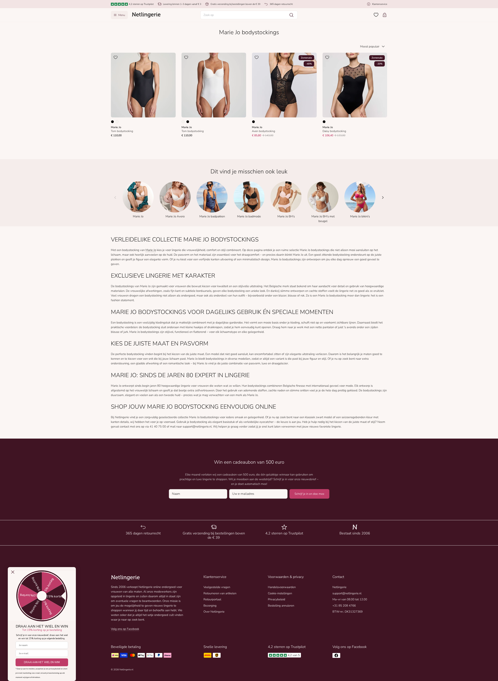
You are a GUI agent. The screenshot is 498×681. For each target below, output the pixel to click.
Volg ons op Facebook (125, 629)
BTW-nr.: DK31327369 (347, 612)
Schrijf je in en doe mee (309, 494)
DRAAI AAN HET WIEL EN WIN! (42, 662)
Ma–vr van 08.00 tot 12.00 (349, 599)
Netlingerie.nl (126, 669)
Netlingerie (339, 587)
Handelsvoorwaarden (282, 587)
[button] (249, 15)
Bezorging (210, 606)
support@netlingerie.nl (346, 593)
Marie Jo (151, 250)
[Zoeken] (291, 15)
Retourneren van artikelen (219, 593)
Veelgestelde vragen (216, 587)
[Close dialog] (12, 572)
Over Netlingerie (213, 612)
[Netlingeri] (146, 15)
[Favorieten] (376, 15)
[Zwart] (112, 121)
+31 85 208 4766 (344, 606)
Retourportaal (212, 599)
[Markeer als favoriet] (115, 57)
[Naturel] (117, 121)
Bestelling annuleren (281, 606)
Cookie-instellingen (280, 593)
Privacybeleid (276, 599)
